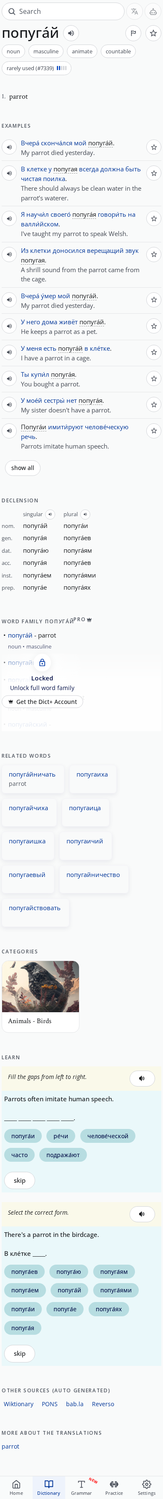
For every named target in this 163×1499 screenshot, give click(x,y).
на (131, 214)
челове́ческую (106, 427)
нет (71, 400)
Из (24, 250)
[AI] (153, 11)
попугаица (85, 807)
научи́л (37, 214)
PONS (50, 1404)
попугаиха (92, 774)
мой (80, 143)
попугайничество (93, 874)
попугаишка (27, 841)
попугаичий (84, 841)
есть (49, 348)
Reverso (103, 1404)
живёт (68, 322)
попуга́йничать (32, 774)
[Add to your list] (153, 33)
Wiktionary (18, 1404)
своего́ (61, 214)
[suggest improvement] (133, 33)
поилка (54, 178)
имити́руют (65, 427)
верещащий (105, 250)
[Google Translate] (134, 11)
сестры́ (54, 400)
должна (112, 169)
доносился (69, 250)
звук (132, 250)
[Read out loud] (71, 33)
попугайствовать (35, 907)
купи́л (40, 374)
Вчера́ (30, 143)
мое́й (34, 400)
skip (19, 1180)
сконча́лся (56, 143)
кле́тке (100, 348)
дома (49, 322)
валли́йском (40, 224)
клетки (40, 250)
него (33, 322)
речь (28, 436)
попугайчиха (28, 807)
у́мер (48, 295)
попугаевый (27, 874)
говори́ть (112, 214)
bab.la (75, 1404)
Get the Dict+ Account (46, 702)
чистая (31, 178)
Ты (25, 374)
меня (34, 348)
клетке (37, 169)
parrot (10, 1446)
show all (22, 468)
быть (133, 169)
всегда (89, 169)
